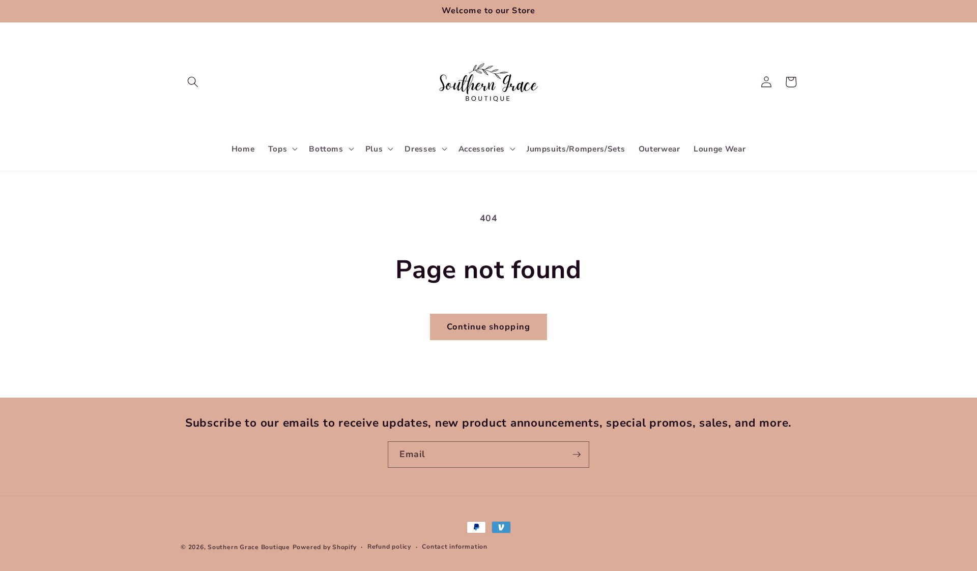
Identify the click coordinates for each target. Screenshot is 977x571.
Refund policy (389, 547)
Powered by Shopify (325, 547)
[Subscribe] (576, 454)
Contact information (454, 547)
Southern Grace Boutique (249, 547)
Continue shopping (488, 327)
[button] (193, 82)
